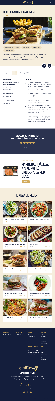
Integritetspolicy (43, 339)
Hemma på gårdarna (31, 336)
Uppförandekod (43, 334)
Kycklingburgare (36, 47)
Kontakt (42, 346)
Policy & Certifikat (44, 343)
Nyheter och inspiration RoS (33, 350)
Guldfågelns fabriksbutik (45, 355)
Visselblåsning (43, 359)
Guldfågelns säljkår (44, 348)
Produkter (30, 348)
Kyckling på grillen (9, 50)
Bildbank (42, 357)
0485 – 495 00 (7, 335)
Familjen (29, 334)
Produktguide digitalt (31, 354)
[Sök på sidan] (50, 2)
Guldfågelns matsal (44, 354)
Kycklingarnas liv (31, 338)
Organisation (43, 338)
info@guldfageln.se (21, 335)
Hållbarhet (30, 332)
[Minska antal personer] (16, 74)
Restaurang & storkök (33, 346)
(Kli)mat (29, 339)
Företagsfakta (43, 336)
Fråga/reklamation (44, 350)
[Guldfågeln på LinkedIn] (31, 392)
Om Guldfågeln (44, 332)
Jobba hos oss (43, 352)
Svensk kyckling (43, 341)
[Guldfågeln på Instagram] (24, 392)
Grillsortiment (26, 47)
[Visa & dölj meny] (53, 2)
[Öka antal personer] (16, 72)
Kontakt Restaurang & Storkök (33, 352)
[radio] (21, 143)
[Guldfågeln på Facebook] (27, 392)
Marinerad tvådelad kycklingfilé (12, 47)
